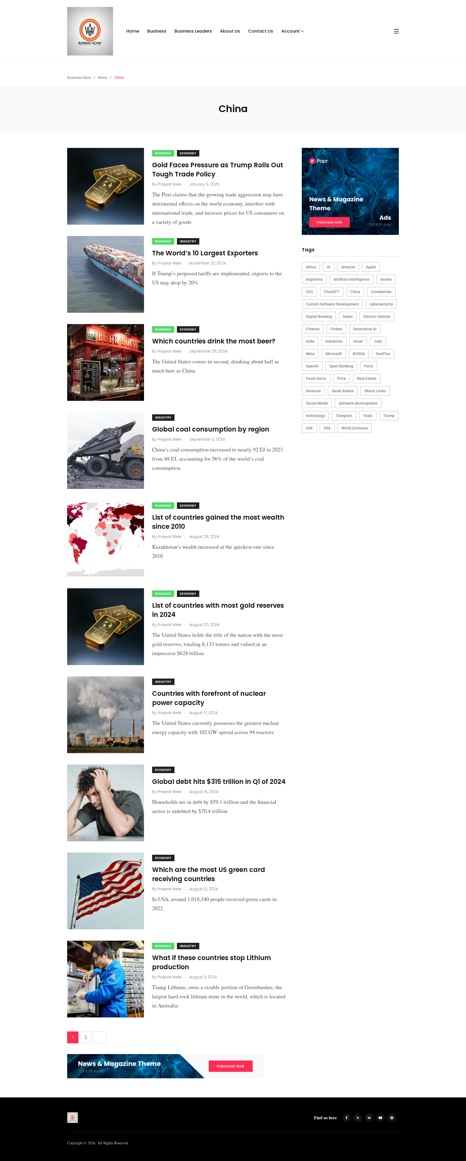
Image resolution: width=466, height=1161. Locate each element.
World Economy (354, 428)
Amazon (348, 267)
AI (328, 267)
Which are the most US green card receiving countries (208, 874)
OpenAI (312, 366)
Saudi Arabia (343, 391)
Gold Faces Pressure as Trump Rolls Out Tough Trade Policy (217, 170)
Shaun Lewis (375, 391)
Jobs (378, 341)
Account (290, 31)
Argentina (314, 279)
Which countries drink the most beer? (213, 341)
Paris (368, 366)
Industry (188, 241)
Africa (311, 267)
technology (315, 415)
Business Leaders (193, 31)
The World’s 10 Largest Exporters (205, 253)
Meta (310, 354)
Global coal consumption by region (210, 429)
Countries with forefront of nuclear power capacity (209, 698)
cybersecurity (381, 304)
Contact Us (260, 31)
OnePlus (383, 354)
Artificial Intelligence (351, 279)
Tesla (367, 415)
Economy (188, 153)
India (310, 341)
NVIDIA (359, 354)
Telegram (344, 415)
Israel (358, 341)
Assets (386, 279)
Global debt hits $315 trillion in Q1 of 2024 (219, 781)
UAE (309, 428)
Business (156, 31)
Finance (313, 329)
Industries (333, 341)
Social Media (317, 403)
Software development (358, 403)
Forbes (336, 329)
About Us (230, 31)
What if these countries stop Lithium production (211, 962)
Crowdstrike (381, 292)
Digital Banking (319, 316)
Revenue (313, 391)
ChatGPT (332, 292)
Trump (389, 415)
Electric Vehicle (377, 316)
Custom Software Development (332, 304)
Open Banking (341, 366)
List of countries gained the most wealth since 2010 (218, 522)
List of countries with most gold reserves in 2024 (218, 610)
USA (327, 428)
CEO (309, 292)
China (355, 292)
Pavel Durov (316, 378)
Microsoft (333, 354)
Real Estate (366, 378)
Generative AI (364, 329)
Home (132, 31)
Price (341, 378)
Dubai (348, 316)
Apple (371, 267)
